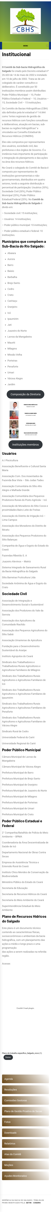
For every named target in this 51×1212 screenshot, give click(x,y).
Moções (8, 1165)
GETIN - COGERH (33, 1203)
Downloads (10, 1132)
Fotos (7, 1121)
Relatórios (9, 1143)
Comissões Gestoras (15, 1100)
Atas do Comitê (12, 1154)
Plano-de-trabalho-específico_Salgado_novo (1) (22, 1053)
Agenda (8, 1078)
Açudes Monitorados (15, 1175)
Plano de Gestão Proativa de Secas (23, 1111)
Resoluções (10, 1089)
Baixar (8, 1057)
